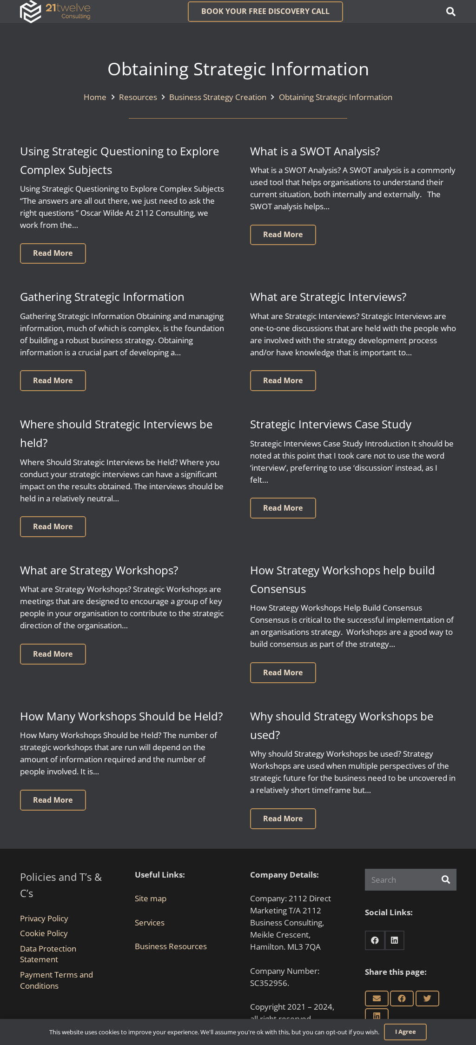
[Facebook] (375, 941)
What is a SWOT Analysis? (315, 151)
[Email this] (377, 998)
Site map (150, 898)
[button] (451, 11)
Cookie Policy (44, 933)
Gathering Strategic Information (102, 296)
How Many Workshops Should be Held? (121, 716)
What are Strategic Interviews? (328, 296)
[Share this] (402, 998)
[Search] (446, 879)
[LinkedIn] (395, 941)
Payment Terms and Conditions (56, 980)
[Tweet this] (427, 998)
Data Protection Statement (48, 954)
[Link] (55, 11)
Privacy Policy (44, 918)
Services (150, 922)
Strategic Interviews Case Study (330, 424)
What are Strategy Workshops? (99, 570)
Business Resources (171, 946)
